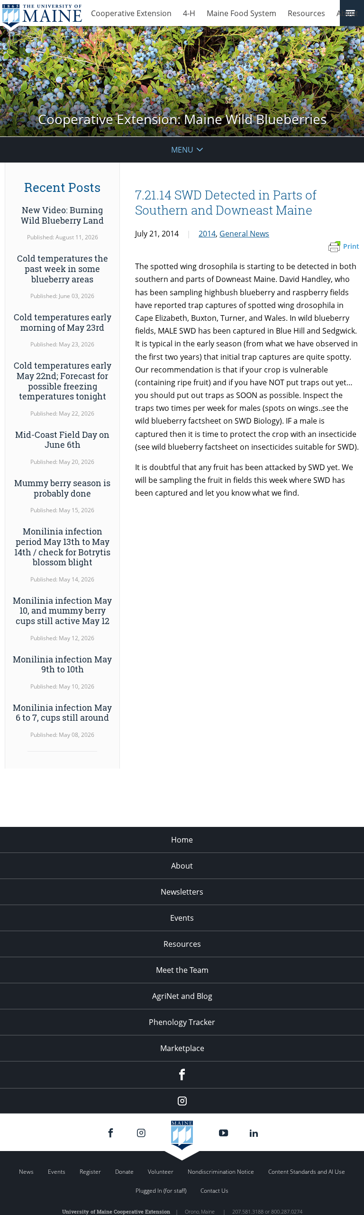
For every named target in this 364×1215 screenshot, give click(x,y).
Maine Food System (241, 13)
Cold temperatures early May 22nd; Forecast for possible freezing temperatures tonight (62, 381)
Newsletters (182, 892)
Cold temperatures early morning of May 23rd (62, 322)
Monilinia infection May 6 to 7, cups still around (62, 713)
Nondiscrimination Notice (221, 1172)
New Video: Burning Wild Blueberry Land (62, 215)
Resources (306, 13)
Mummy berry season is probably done (62, 488)
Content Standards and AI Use (306, 1172)
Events (182, 918)
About (347, 13)
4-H (189, 13)
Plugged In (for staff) (161, 1191)
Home (182, 839)
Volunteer (160, 1172)
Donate (124, 1172)
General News (244, 233)
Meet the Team (182, 970)
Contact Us (214, 1191)
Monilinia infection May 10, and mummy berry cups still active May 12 (62, 610)
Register (90, 1172)
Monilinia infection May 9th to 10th (62, 664)
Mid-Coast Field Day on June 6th (62, 440)
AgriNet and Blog (182, 996)
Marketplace (182, 1048)
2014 (207, 233)
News (26, 1172)
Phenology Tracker (182, 1022)
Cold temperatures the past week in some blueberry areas (62, 268)
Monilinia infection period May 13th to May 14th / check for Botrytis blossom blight (62, 547)
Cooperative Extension (131, 13)
